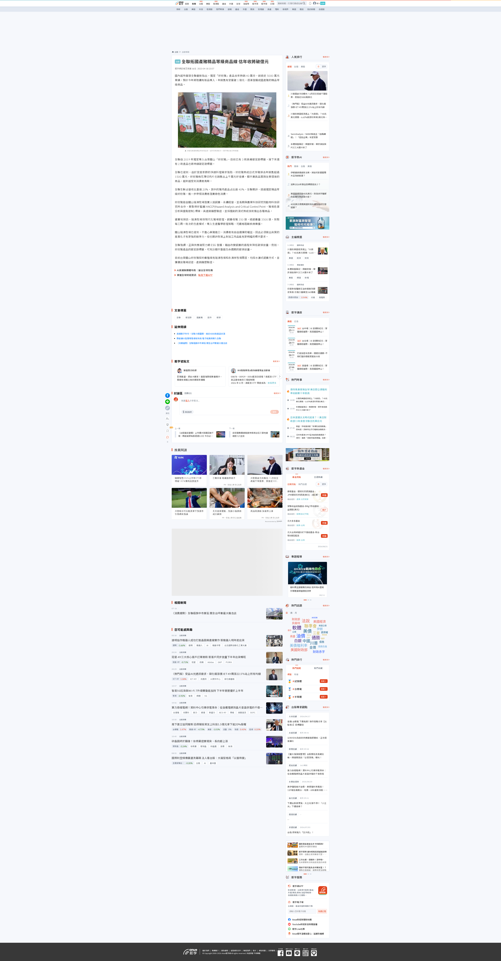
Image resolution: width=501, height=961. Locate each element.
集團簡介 (215, 950)
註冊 (322, 3)
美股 (208, 3)
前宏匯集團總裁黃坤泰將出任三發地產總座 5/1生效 (250, 434)
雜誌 (302, 9)
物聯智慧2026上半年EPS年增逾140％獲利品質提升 (188, 479)
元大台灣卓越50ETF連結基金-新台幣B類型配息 (303, 534)
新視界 (285, 9)
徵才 (254, 950)
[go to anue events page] (310, 3)
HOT (299, 328)
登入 (318, 3)
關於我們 (205, 950)
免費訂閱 (322, 911)
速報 (230, 9)
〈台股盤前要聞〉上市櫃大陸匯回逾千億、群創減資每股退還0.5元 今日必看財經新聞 (196, 434)
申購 (324, 495)
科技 (201, 9)
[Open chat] (167, 437)
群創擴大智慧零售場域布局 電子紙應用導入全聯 (199, 338)
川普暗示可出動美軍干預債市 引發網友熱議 (189, 512)
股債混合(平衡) (303, 514)
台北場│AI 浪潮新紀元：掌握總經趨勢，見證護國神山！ (312, 342)
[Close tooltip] (189, 437)
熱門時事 (220, 9)
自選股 (322, 9)
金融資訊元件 (236, 950)
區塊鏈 (261, 9)
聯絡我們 (246, 950)
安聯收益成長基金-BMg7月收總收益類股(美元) (303, 507)
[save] (167, 431)
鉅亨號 (264, 3)
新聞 (194, 3)
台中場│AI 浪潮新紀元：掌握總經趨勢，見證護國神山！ (312, 330)
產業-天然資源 (302, 499)
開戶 (324, 509)
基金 (224, 3)
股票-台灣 (301, 525)
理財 (277, 9)
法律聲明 (271, 950)
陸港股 (216, 3)
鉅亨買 (255, 3)
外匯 (231, 3)
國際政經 (300, 245)
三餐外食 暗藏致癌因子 (224, 478)
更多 (324, 66)
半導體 (298, 696)
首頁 (187, 3)
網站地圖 (262, 950)
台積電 (298, 689)
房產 (269, 9)
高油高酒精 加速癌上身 (261, 511)
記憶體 (298, 681)
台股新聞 (185, 52)
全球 (238, 3)
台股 (201, 3)
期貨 (252, 9)
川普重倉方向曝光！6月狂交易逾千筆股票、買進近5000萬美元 (264, 480)
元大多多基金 (293, 520)
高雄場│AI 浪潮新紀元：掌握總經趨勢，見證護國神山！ (312, 367)
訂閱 (272, 3)
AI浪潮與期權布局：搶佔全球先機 (195, 270)
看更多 (275, 361)
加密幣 (246, 3)
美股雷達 (300, 265)
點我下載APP (205, 275)
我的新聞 (311, 9)
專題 (294, 9)
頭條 (178, 9)
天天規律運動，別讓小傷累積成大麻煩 (227, 512)
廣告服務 (224, 950)
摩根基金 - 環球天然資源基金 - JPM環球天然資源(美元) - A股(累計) (302, 493)
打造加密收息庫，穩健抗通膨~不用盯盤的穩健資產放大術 (312, 355)
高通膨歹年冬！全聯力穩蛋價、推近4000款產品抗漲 (201, 333)
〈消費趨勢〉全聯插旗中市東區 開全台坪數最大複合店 (202, 343)
